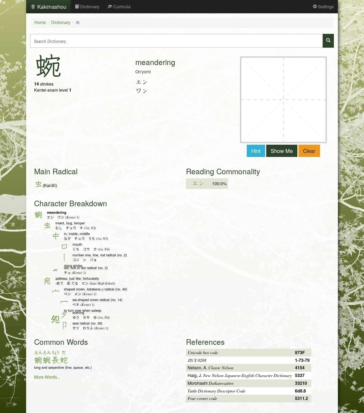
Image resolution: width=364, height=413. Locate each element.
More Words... (47, 377)
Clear (309, 151)
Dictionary (89, 6)
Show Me (282, 151)
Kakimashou (51, 6)
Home (40, 22)
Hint (256, 151)
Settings (325, 6)
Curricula (121, 6)
